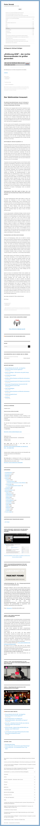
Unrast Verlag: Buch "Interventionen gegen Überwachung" (17, 745)
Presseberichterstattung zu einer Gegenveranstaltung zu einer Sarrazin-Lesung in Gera (19, 813)
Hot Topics (7, 521)
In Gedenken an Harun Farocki (9, 38)
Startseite (6, 774)
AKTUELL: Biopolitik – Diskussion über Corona (11, 22)
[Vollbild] (28, 679)
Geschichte (7, 488)
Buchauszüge (9, 484)
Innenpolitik (7, 78)
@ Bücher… (6, 787)
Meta (5, 799)
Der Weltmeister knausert (15, 97)
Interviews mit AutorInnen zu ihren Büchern (16, 482)
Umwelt (7, 510)
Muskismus (7, 397)
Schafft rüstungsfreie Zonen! (11, 394)
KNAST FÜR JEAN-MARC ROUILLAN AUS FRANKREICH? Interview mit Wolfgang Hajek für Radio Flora (18, 807)
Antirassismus (8, 474)
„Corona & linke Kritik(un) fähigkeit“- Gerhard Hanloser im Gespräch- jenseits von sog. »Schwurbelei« (17, 15)
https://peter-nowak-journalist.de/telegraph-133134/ (13, 431)
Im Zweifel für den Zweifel (10, 375)
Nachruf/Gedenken (9, 490)
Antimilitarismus (8, 472)
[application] (17, 673)
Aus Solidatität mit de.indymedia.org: (15, 336)
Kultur (7, 504)
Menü (20, 9)
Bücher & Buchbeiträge (9, 792)
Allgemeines (8, 492)
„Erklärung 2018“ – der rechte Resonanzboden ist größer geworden (17, 56)
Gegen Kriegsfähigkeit (9, 388)
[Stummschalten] (27, 679)
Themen (7, 491)
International (7, 305)
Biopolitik (7, 475)
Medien (7, 506)
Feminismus (8, 498)
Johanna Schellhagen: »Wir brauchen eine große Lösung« (17, 372)
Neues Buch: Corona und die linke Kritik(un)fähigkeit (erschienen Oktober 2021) (15, 12)
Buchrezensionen (10, 481)
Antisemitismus (9, 495)
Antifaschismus (7, 77)
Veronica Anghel (8, 511)
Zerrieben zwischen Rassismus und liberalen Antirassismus (17, 391)
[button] (7, 358)
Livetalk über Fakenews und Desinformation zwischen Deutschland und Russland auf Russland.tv (17, 35)
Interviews (8, 487)
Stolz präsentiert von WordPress (14, 822)
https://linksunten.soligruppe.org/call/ (17, 328)
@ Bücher (8, 479)
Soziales (7, 509)
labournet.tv (9, 608)
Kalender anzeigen (26, 358)
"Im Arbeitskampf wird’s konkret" (14, 485)
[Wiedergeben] (5, 679)
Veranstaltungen (7, 28)
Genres (6, 25)
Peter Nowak (9, 4)
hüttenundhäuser (9, 500)
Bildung (7, 497)
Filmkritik (7, 476)
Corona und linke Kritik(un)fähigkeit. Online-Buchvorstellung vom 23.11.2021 (19, 761)
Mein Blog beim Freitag (11, 711)
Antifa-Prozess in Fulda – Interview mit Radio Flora (11, 42)
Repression (8, 507)
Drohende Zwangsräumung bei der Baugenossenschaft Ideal (17, 381)
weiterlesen (6, 72)
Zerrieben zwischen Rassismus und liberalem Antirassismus (17, 378)
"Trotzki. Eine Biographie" (9, 84)
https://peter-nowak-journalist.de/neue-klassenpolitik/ (13, 462)
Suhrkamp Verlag (8, 82)
